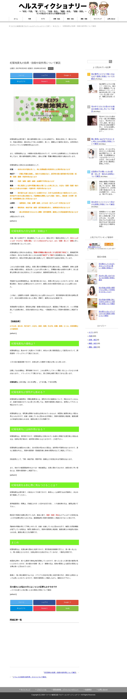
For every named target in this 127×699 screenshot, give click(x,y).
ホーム (16, 19)
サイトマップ (98, 19)
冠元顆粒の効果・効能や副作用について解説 (60, 672)
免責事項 (88, 689)
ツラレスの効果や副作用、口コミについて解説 (29, 677)
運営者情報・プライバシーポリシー (65, 689)
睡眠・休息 (70, 19)
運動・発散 (84, 19)
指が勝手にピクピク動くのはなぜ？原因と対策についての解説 (102, 76)
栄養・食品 (56, 19)
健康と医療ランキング (94, 247)
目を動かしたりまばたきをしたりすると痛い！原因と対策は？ (107, 266)
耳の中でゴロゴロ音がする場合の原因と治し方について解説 (102, 109)
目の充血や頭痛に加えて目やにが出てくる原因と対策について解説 (107, 302)
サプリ (43, 19)
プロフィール (41, 689)
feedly (68, 81)
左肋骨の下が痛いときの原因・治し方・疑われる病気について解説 (102, 174)
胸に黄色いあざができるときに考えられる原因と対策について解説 (102, 141)
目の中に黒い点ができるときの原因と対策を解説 (107, 278)
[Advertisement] (63, 45)
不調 (29, 19)
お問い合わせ (111, 19)
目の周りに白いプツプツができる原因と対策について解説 (107, 314)
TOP (30, 26)
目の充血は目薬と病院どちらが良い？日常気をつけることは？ (107, 290)
